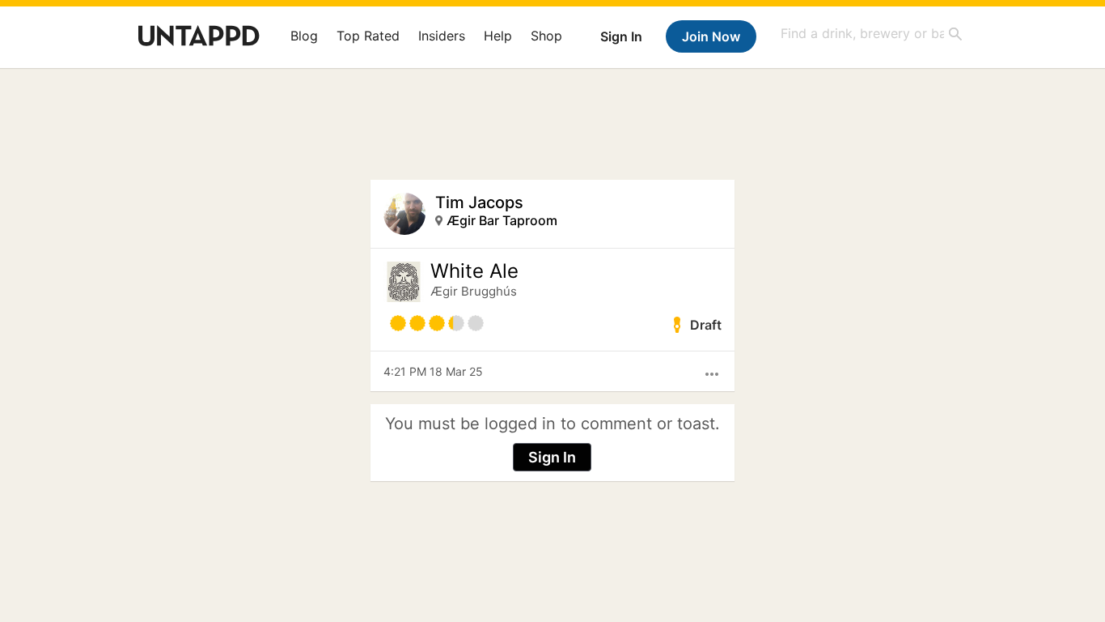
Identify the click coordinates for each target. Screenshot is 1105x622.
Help (498, 36)
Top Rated (368, 36)
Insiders (441, 36)
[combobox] (872, 33)
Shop (546, 36)
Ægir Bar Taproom (502, 220)
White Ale (474, 271)
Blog (304, 36)
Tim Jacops (479, 202)
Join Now (711, 36)
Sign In (621, 36)
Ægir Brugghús (473, 291)
